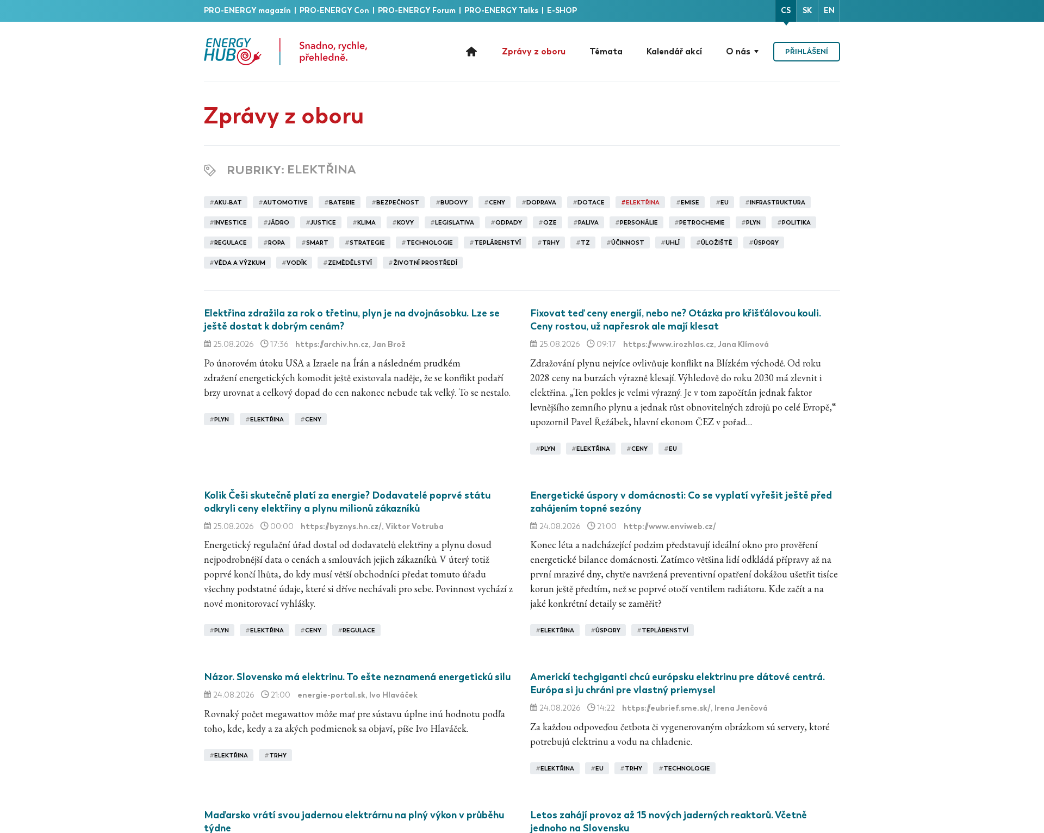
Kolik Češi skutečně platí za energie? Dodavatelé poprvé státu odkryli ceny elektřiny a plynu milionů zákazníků (347, 501)
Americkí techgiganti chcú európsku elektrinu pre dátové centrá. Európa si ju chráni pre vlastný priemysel (677, 683)
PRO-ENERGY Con (335, 10)
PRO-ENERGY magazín (248, 10)
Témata (606, 51)
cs (786, 10)
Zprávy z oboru (534, 51)
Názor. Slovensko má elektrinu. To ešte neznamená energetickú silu (357, 677)
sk (807, 10)
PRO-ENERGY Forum (417, 10)
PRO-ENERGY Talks (502, 10)
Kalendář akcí (674, 51)
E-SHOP (562, 10)
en (829, 10)
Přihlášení (806, 51)
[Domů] (285, 51)
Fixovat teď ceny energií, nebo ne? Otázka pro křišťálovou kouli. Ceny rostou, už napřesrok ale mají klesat (675, 319)
